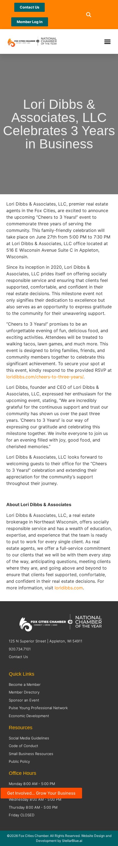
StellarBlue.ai (72, 841)
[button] (88, 14)
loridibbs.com (69, 587)
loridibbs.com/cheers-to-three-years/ (44, 376)
